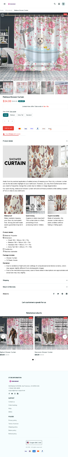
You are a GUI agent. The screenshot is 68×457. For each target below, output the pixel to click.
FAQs (10, 408)
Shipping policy (13, 427)
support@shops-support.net (16, 390)
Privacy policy (12, 420)
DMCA (10, 412)
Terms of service (13, 423)
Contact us (11, 402)
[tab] (32, 359)
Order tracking (12, 405)
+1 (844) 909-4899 (14, 388)
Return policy (12, 430)
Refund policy (12, 433)
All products (8, 10)
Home (1, 10)
